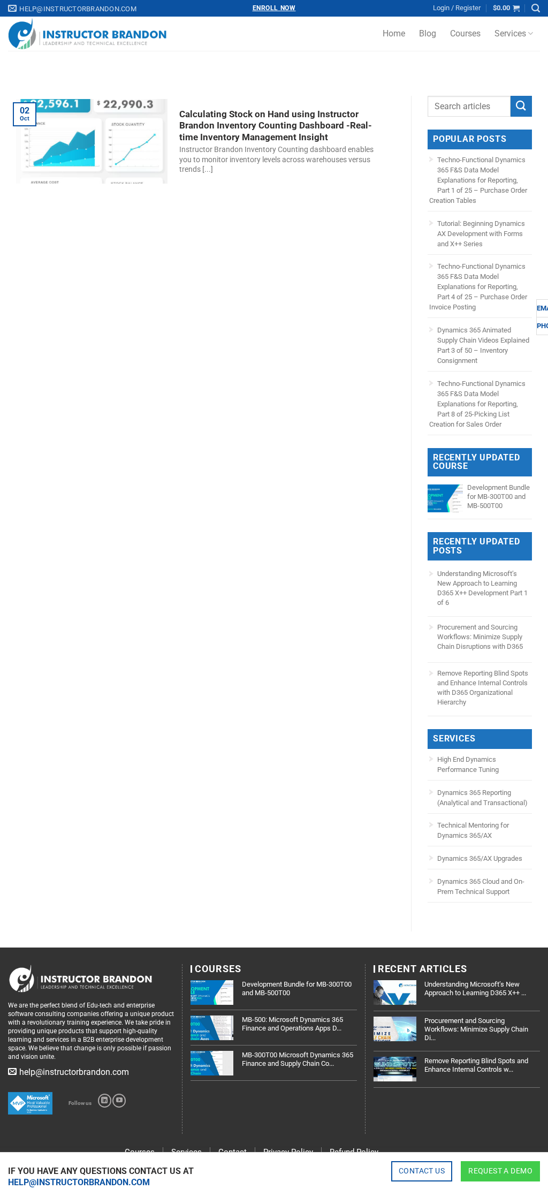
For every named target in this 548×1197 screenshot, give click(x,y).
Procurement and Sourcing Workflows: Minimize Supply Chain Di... (476, 1029)
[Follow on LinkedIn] (104, 1101)
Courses (465, 33)
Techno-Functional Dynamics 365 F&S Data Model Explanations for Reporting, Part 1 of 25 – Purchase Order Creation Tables (478, 180)
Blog (427, 33)
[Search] (535, 8)
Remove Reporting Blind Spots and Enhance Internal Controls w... (476, 1065)
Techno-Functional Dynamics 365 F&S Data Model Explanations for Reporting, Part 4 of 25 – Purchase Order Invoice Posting (478, 286)
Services (510, 33)
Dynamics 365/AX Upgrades (479, 858)
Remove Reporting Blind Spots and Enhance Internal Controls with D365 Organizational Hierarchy (482, 687)
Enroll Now (274, 8)
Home (394, 33)
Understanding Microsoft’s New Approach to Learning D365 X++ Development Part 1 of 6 (482, 588)
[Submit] (521, 106)
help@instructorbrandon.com (79, 1182)
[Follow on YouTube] (119, 1101)
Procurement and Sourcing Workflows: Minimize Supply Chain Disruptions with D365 (480, 636)
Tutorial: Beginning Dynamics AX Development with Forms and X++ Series (481, 233)
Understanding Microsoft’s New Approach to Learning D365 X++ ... (475, 988)
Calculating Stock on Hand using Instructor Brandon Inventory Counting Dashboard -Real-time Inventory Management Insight (275, 125)
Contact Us (422, 1170)
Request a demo (500, 1170)
